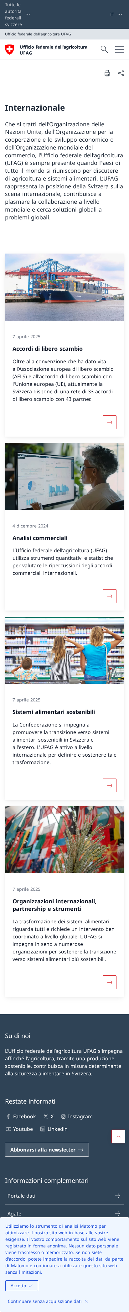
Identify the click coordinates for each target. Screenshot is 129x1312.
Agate (14, 1213)
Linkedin (57, 1129)
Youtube (23, 1129)
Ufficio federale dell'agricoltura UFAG (53, 50)
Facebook (24, 1116)
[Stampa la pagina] (107, 73)
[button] (118, 1136)
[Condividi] (121, 73)
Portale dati (21, 1195)
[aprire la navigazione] (119, 49)
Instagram (80, 1116)
